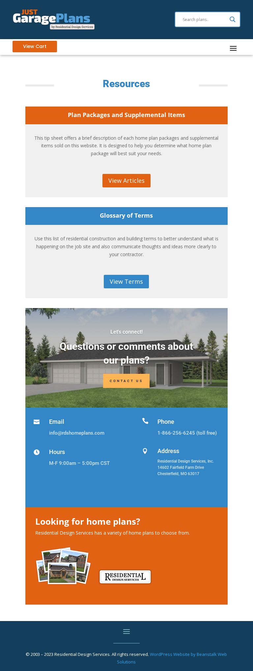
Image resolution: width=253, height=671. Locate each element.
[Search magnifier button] (232, 19)
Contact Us (126, 381)
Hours (57, 451)
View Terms (126, 281)
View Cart (34, 46)
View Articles (126, 180)
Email (56, 421)
